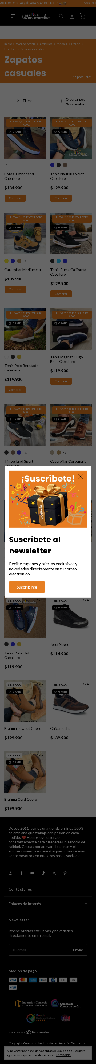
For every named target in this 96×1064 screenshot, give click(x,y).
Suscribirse (27, 586)
